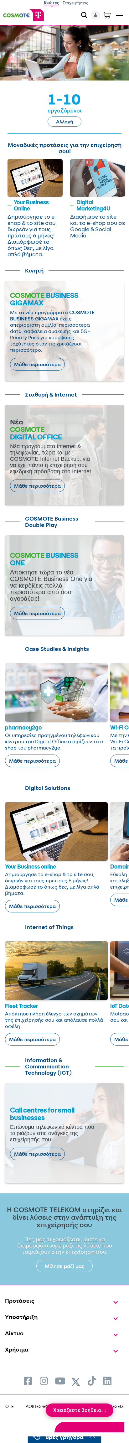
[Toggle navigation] (119, 14)
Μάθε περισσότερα (37, 364)
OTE (9, 1406)
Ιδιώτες (51, 2)
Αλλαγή (64, 121)
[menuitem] (28, 1381)
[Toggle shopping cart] (107, 15)
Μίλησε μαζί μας (65, 1266)
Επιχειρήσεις (76, 2)
